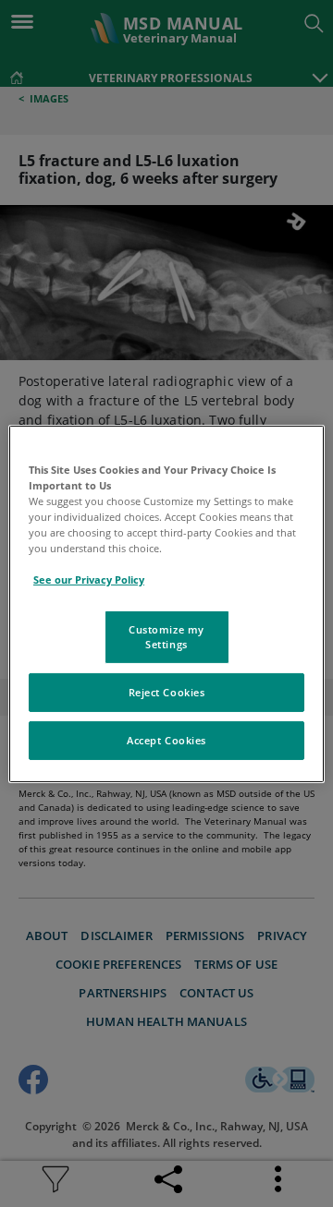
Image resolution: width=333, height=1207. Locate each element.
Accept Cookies (166, 740)
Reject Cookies (167, 692)
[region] (166, 603)
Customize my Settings (166, 636)
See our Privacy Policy (88, 579)
